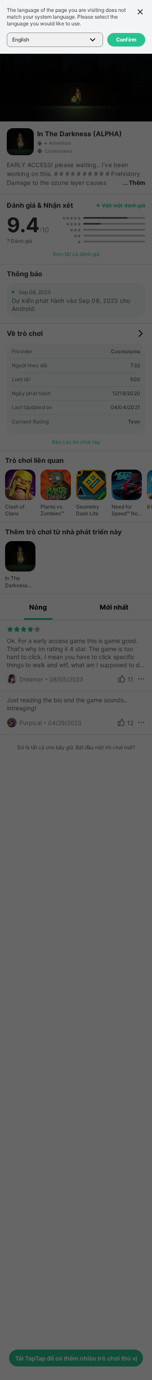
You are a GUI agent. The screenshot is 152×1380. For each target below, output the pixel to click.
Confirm (126, 39)
